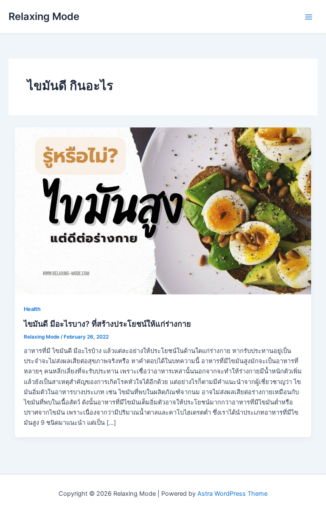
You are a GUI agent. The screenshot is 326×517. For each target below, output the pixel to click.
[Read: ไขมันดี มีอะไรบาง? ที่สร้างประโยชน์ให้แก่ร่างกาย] (163, 210)
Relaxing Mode (43, 16)
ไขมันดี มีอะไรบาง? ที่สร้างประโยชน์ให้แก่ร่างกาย (107, 323)
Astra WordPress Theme (232, 493)
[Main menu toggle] (309, 17)
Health (32, 309)
